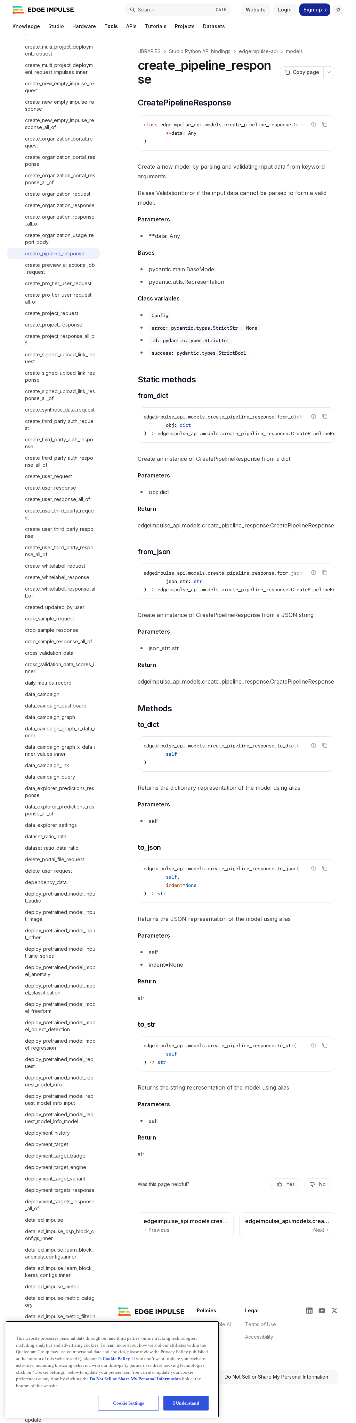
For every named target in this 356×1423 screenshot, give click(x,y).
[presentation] (57, 728)
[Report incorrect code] (313, 124)
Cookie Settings (128, 1403)
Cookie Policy (116, 1358)
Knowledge (26, 26)
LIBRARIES (149, 51)
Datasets (214, 26)
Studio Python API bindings (199, 51)
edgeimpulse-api (258, 51)
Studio (56, 26)
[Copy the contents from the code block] (324, 124)
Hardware (84, 26)
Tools (111, 26)
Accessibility (259, 1337)
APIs (131, 26)
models (294, 51)
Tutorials (156, 26)
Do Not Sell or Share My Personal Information (276, 1377)
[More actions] (329, 72)
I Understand (186, 1403)
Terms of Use (260, 1324)
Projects (185, 26)
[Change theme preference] (338, 10)
